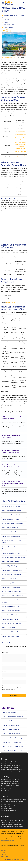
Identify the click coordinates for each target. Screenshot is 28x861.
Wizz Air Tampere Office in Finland (11, 606)
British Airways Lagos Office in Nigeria (10, 779)
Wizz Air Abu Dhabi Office (9, 579)
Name (4, 665)
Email (4, 672)
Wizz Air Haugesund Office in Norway (13, 746)
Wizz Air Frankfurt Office (9, 712)
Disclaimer (3, 854)
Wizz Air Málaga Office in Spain (10, 566)
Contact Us (3, 852)
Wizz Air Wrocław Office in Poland (9, 810)
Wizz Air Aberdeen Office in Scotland (11, 623)
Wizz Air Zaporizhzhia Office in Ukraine (12, 591)
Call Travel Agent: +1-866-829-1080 (14, 859)
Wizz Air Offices (10, 302)
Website (4, 679)
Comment (5, 652)
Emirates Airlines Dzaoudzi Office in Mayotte (11, 771)
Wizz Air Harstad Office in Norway (11, 553)
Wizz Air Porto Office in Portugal (10, 561)
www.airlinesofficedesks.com (11, 845)
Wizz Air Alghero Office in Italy (8, 789)
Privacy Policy (4, 857)
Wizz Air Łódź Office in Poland (10, 528)
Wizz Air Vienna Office (6, 807)
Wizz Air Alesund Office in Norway (11, 610)
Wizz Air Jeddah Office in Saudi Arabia (12, 570)
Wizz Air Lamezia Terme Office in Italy (11, 515)
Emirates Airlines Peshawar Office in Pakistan (11, 819)
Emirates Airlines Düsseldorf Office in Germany (12, 769)
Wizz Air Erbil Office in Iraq (10, 721)
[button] (23, 2)
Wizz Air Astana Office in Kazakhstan (11, 536)
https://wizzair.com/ (20, 131)
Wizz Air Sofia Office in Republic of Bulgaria (13, 557)
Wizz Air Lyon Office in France (10, 619)
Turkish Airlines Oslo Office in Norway (10, 783)
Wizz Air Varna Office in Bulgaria (10, 519)
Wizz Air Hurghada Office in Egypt (11, 506)
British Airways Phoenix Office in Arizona (10, 803)
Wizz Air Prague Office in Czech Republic (13, 523)
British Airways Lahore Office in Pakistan (10, 785)
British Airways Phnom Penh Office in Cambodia (12, 801)
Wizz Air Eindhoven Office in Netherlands (12, 596)
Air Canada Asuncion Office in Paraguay (10, 765)
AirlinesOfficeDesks (5, 57)
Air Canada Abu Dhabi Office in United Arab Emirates (13, 799)
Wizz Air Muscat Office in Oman (10, 636)
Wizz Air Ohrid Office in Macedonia (11, 574)
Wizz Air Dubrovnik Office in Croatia (11, 632)
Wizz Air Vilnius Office (6, 808)
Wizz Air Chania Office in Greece (11, 734)
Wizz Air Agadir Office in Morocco (12, 742)
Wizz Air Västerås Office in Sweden (11, 615)
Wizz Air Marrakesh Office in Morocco (13, 717)
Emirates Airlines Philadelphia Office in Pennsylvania (13, 821)
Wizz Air (13, 57)
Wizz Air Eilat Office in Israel (7, 790)
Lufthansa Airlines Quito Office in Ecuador (10, 822)
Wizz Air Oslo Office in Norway (11, 725)
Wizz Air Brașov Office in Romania (11, 532)
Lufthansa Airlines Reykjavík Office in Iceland (11, 824)
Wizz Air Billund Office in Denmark (11, 587)
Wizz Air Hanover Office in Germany (11, 510)
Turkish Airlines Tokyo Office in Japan (9, 781)
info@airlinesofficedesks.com (7, 840)
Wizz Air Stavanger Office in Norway (11, 583)
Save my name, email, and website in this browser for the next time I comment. (13, 688)
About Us (3, 850)
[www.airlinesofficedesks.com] (7, 3)
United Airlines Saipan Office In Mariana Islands (12, 826)
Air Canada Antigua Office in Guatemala (10, 762)
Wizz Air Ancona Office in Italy (8, 787)
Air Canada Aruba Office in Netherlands (10, 764)
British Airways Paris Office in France (9, 767)
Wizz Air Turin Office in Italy (9, 628)
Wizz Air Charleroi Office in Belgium (12, 729)
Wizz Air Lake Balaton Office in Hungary (13, 738)
